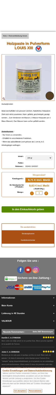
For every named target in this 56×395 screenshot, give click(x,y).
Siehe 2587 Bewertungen (43, 332)
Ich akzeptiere (20, 391)
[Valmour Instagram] (35, 270)
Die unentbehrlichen (28, 227)
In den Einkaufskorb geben (28, 209)
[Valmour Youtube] (28, 270)
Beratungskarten (28, 233)
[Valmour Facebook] (20, 270)
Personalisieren (35, 391)
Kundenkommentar (28, 240)
